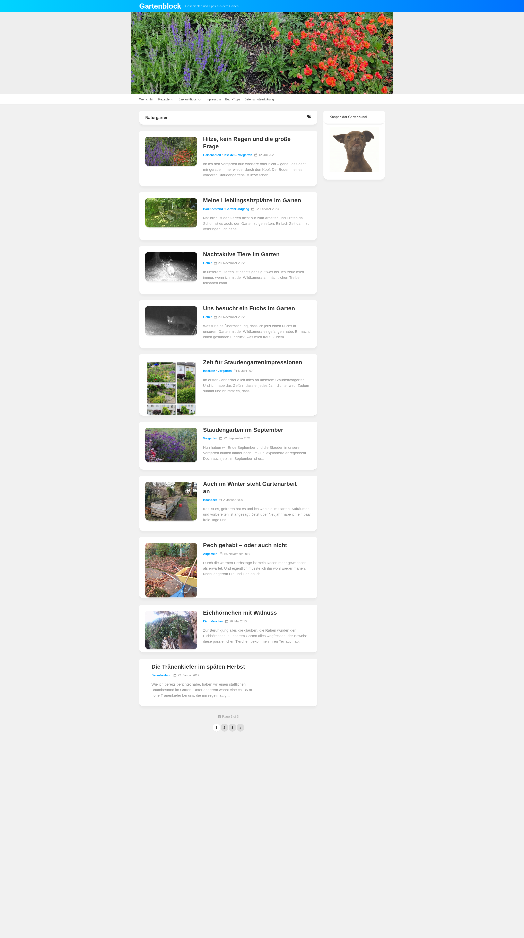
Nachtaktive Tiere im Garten (241, 254)
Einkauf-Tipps (187, 99)
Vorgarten (245, 155)
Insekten (230, 155)
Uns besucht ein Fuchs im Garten (249, 308)
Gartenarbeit (212, 155)
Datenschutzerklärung (259, 99)
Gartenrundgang (237, 209)
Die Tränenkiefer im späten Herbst (198, 667)
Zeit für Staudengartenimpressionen (252, 362)
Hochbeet (210, 500)
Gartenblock (160, 6)
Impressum (213, 99)
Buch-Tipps (232, 99)
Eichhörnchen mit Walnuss (240, 613)
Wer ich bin (146, 99)
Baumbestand (213, 209)
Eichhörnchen (213, 621)
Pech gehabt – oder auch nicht (245, 545)
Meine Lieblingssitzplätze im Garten (252, 200)
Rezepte (163, 99)
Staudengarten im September (243, 430)
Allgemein (210, 554)
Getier (207, 263)
